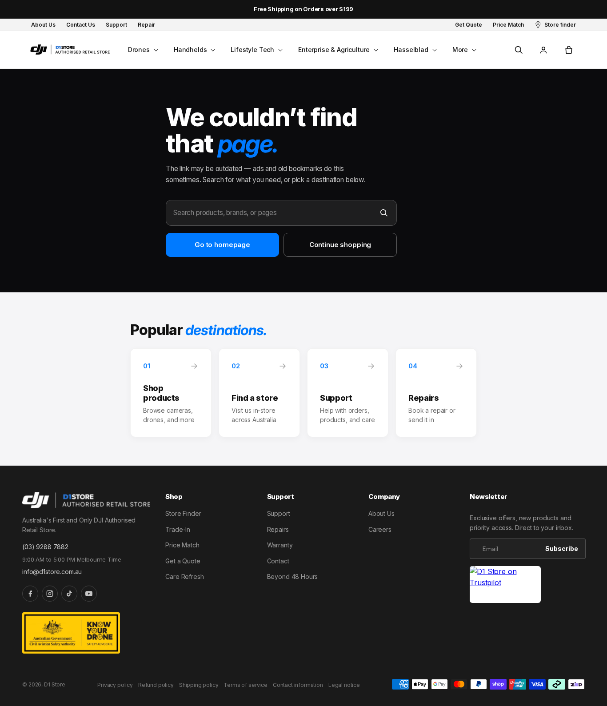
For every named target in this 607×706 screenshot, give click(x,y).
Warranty (280, 545)
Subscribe (561, 548)
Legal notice (344, 685)
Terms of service (245, 685)
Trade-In (177, 529)
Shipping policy (199, 685)
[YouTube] (89, 594)
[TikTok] (69, 594)
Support (278, 513)
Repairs (278, 529)
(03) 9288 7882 (45, 546)
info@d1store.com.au (52, 571)
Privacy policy (115, 685)
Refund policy (156, 685)
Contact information (298, 685)
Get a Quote (182, 561)
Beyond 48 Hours (292, 576)
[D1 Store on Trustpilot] (505, 584)
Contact (278, 561)
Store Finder (183, 513)
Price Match (182, 545)
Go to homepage (222, 244)
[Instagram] (50, 594)
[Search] (383, 212)
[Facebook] (30, 594)
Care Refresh (184, 576)
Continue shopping (340, 244)
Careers (379, 529)
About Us (381, 513)
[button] (142, 49)
